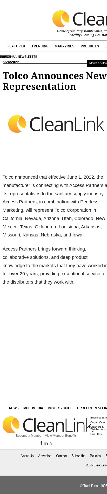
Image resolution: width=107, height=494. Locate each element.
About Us (27, 456)
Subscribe (78, 456)
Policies (95, 456)
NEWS (14, 408)
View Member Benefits (61, 435)
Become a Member (29, 435)
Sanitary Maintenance (86, 31)
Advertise (44, 456)
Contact (61, 456)
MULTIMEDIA (33, 408)
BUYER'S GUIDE (60, 408)
